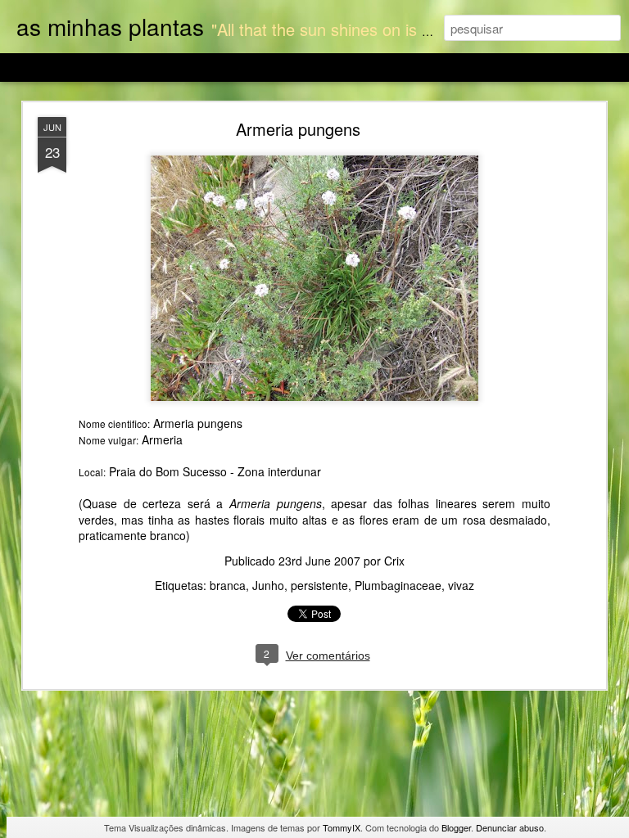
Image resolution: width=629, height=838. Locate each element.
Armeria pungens (298, 129)
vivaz (461, 585)
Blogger (456, 827)
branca (228, 585)
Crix (394, 560)
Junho (268, 585)
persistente (319, 585)
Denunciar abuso (510, 827)
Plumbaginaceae (398, 585)
